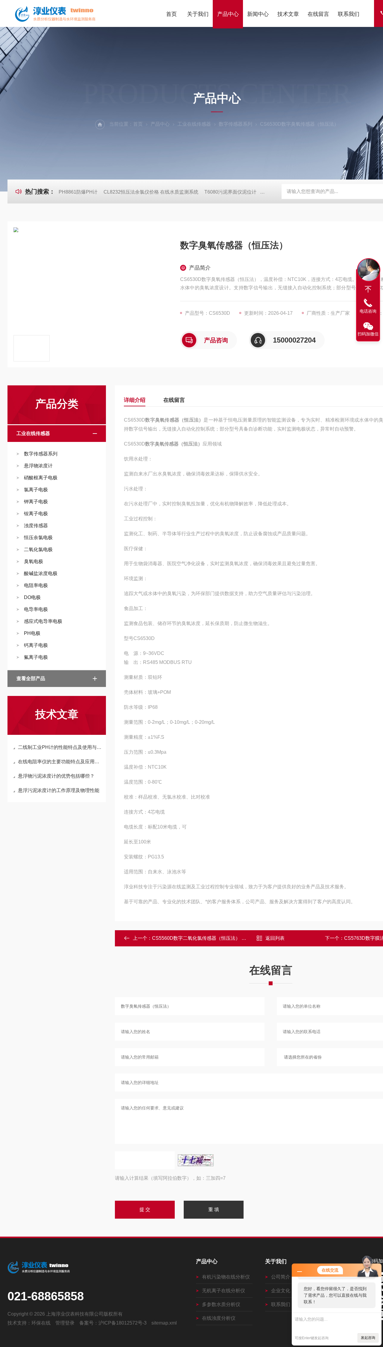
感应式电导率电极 (43, 621)
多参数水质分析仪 (221, 1304)
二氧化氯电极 (38, 549)
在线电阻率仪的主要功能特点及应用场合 (59, 761)
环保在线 (41, 1322)
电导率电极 (36, 609)
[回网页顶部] (368, 289)
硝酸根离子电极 (40, 477)
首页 (171, 14)
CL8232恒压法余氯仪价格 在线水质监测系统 (151, 191)
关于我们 (198, 14)
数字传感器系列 (235, 124)
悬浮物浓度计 (38, 465)
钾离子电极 (36, 501)
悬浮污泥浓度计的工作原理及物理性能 (58, 790)
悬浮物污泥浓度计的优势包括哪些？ (56, 776)
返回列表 (275, 938)
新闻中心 (258, 14)
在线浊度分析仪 (218, 1318)
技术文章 (288, 14)
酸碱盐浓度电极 (40, 573)
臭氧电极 (33, 561)
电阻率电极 (36, 585)
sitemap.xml (164, 1322)
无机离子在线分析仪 (223, 1290)
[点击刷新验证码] (196, 1160)
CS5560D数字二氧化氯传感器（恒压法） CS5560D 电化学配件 (220, 938)
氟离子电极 (36, 657)
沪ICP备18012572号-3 (122, 1322)
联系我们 (348, 14)
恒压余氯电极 (38, 537)
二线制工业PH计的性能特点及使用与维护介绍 (59, 747)
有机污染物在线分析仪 (226, 1276)
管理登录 (65, 1322)
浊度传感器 (36, 525)
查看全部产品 (30, 678)
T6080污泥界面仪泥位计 (230, 191)
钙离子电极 (36, 645)
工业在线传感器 (194, 124)
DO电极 (32, 597)
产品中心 (228, 14)
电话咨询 (368, 311)
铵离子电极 (36, 513)
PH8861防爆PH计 (78, 191)
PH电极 (32, 633)
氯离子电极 (36, 489)
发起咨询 (368, 1338)
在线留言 (318, 14)
